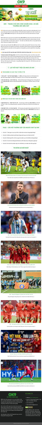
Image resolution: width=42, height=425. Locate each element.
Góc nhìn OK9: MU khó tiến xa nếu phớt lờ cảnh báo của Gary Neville (21, 205)
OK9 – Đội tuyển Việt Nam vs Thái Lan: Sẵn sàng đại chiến (21, 324)
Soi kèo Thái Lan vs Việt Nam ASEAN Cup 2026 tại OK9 (21, 354)
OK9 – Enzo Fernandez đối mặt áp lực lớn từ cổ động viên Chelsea (21, 235)
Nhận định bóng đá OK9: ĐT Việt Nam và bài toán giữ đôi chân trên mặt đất (21, 175)
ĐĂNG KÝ (17, 6)
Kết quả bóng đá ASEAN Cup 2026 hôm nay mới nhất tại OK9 (21, 383)
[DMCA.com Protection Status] (29, 407)
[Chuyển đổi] (2, 132)
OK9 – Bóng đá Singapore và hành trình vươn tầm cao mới (21, 294)
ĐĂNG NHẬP (24, 6)
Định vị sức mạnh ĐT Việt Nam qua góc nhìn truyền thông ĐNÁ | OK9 (21, 264)
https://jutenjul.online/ (34, 397)
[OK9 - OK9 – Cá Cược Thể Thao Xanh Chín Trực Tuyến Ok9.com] (21, 2)
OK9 (2, 30)
